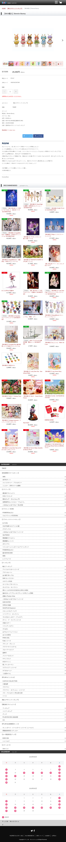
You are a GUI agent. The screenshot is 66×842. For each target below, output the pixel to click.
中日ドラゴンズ (7, 496)
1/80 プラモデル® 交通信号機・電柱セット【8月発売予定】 (32, 342)
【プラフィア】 (6, 489)
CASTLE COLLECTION (10, 681)
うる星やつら (7, 673)
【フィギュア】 (6, 562)
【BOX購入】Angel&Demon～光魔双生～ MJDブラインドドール (11, 260)
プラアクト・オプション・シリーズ (14, 690)
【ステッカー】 (6, 745)
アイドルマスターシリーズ (11, 569)
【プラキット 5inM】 (7, 509)
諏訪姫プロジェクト (9, 493)
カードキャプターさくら (10, 584)
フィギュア (6, 708)
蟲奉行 (5, 652)
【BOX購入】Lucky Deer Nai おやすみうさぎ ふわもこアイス (11, 448)
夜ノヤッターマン (8, 664)
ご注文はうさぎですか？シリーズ (13, 532)
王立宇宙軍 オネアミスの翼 (11, 526)
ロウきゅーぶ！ (7, 670)
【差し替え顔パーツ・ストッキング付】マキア (54, 264)
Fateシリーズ (7, 641)
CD (4, 720)
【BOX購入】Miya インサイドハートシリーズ (54, 235)
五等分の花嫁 (7, 605)
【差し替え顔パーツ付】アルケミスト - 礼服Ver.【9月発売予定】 (33, 292)
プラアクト (6, 687)
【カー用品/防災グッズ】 (9, 734)
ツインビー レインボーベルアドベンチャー (16, 547)
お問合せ (54, 835)
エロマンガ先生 (7, 581)
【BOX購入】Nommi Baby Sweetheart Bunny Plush (33, 448)
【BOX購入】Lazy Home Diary (53, 371)
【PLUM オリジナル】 (8, 677)
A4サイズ (5, 748)
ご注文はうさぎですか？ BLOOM (13, 505)
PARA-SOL (6, 638)
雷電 (4, 556)
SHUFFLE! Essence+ (9, 608)
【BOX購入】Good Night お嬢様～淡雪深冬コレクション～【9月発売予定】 (33, 206)
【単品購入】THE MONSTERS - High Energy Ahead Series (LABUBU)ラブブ (54, 445)
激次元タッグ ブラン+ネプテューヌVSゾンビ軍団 (18, 593)
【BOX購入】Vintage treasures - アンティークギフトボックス (11, 421)
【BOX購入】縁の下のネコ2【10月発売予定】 (54, 209)
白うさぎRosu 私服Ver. (8, 290)
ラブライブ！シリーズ (9, 667)
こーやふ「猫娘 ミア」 (29, 316)
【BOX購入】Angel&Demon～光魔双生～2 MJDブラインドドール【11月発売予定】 (11, 234)
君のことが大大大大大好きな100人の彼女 (15, 590)
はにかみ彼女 (7, 635)
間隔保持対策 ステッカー (10, 730)
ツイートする (28, 136)
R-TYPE (5, 523)
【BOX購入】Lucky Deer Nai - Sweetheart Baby (32, 372)
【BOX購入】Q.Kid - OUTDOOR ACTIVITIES (54, 396)
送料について (39, 835)
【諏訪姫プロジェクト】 (8, 704)
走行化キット (7, 479)
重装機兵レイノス (8, 541)
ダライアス (6, 544)
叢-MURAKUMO (8, 553)
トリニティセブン (8, 626)
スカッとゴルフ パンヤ (10, 611)
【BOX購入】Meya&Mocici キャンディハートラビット (54, 316)
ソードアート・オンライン (11, 614)
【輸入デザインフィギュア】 (15, 8)
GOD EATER (7, 602)
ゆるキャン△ (7, 661)
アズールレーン (7, 572)
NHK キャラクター (8, 578)
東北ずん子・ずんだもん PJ (11, 499)
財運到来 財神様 (49, 420)
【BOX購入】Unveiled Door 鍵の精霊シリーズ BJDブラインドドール (11, 345)
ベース (5, 696)
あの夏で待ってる (9, 575)
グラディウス (7, 529)
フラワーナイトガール (9, 646)
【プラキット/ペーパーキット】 (11, 519)
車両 (4, 476)
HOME (4, 8)
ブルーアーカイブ (8, 649)
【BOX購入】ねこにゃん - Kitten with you (54, 343)
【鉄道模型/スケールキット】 (10, 473)
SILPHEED (6, 535)
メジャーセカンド (8, 655)
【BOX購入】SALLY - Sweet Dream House (33, 397)
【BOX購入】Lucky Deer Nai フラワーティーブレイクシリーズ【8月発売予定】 (54, 292)
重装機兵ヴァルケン (9, 538)
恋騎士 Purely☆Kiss (9, 596)
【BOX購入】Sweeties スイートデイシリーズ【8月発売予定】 (11, 317)
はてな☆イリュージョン (10, 632)
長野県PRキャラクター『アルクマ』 (14, 502)
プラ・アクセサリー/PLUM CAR (13, 693)
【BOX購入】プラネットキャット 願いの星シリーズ (32, 237)
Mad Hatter (26, 422)
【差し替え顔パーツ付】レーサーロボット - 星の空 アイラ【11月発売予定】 (11, 210)
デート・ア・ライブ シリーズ (12, 620)
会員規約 (47, 835)
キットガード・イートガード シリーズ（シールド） (19, 727)
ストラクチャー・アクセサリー (12, 482)
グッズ (5, 714)
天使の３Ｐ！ (7, 623)
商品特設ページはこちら (8, 130)
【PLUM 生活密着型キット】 (10, 724)
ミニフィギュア (7, 711)
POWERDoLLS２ (8, 512)
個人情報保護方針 (29, 835)
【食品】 (4, 468)
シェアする (39, 136)
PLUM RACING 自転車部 (10, 717)
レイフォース (7, 559)
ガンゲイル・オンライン (10, 587)
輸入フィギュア (7, 566)
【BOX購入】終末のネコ (8, 365)
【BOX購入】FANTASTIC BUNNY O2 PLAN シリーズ (33, 260)
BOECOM (6, 738)
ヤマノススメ (7, 658)
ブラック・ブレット (9, 643)
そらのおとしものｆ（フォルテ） (13, 617)
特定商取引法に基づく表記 (16, 835)
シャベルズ (6, 741)
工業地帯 (5, 684)
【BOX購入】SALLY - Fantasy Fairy (11, 396)
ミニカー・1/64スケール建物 (11, 485)
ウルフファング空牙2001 (10, 515)
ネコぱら (5, 629)
